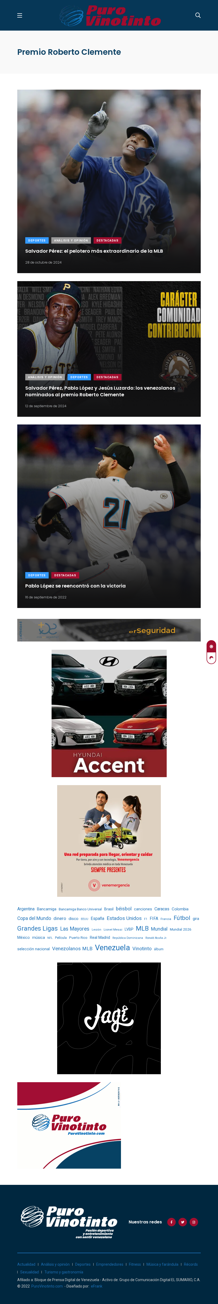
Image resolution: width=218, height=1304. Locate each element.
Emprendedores (109, 1264)
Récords (191, 1264)
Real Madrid (100, 937)
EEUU (84, 919)
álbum (159, 949)
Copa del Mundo (34, 918)
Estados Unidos (124, 918)
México (23, 937)
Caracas (161, 908)
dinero (59, 918)
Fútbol (182, 918)
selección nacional (33, 949)
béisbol (124, 909)
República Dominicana (127, 938)
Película (61, 938)
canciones (143, 909)
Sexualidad (29, 1272)
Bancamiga (46, 909)
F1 (145, 919)
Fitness (135, 1264)
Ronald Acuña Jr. (156, 938)
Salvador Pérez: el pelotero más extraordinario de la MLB (94, 251)
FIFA (154, 918)
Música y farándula (162, 1264)
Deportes (37, 240)
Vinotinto (142, 948)
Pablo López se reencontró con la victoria (75, 585)
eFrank (96, 1286)
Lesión (96, 929)
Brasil (109, 909)
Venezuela (112, 947)
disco (73, 918)
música (38, 937)
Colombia (180, 909)
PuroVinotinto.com (47, 1286)
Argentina (26, 908)
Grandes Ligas (37, 928)
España (97, 918)
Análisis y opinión (71, 240)
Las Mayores (74, 929)
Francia (166, 919)
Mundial (159, 929)
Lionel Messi (113, 929)
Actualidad (26, 1264)
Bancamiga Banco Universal (80, 909)
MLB (142, 928)
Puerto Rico (78, 938)
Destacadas (108, 240)
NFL (50, 938)
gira (196, 918)
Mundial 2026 (180, 929)
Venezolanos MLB (72, 949)
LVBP (129, 929)
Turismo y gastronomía (63, 1272)
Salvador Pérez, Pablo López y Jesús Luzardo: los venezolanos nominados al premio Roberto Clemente (100, 391)
